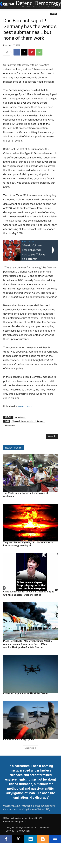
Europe (53, 14)
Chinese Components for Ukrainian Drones (26, 693)
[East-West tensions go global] (30, 720)
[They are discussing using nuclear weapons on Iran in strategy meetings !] (30, 523)
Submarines (10, 425)
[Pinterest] (31, 52)
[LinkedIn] (30, 839)
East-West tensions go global (18, 739)
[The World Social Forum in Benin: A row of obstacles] (30, 473)
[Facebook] (17, 52)
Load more (29, 748)
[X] (24, 52)
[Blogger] (43, 839)
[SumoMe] (55, 839)
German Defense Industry (23, 421)
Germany (40, 421)
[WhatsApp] (39, 52)
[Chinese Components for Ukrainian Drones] (30, 674)
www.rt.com (20, 417)
